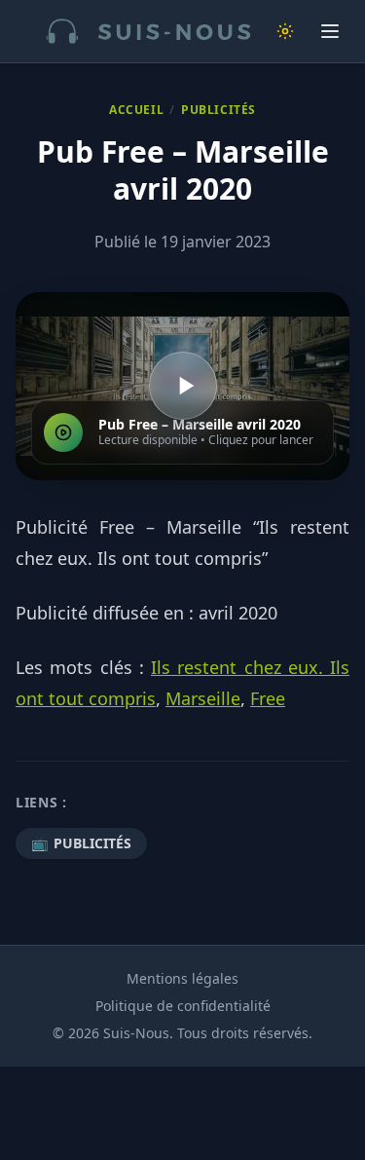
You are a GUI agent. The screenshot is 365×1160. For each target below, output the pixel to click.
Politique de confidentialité (183, 1005)
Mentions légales (182, 978)
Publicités (218, 110)
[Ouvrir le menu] (329, 31)
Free (267, 698)
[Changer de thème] (285, 31)
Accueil (136, 110)
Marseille (202, 698)
